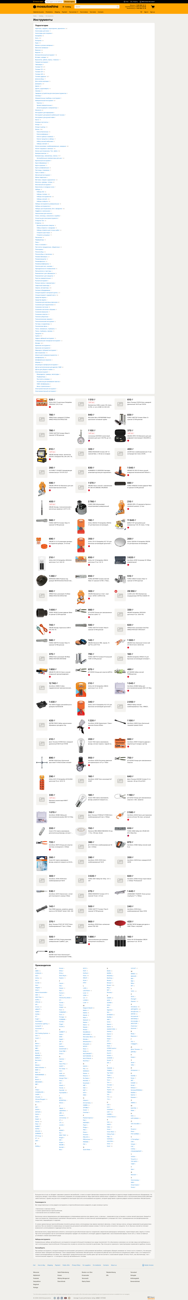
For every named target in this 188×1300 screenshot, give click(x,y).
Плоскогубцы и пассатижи (43, 254)
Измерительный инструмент (44, 100)
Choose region (69, 1)
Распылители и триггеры (43, 271)
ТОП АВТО (134, 1161)
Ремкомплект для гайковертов (45, 273)
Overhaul (86, 1112)
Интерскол (134, 1070)
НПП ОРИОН (135, 1118)
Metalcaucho (87, 1041)
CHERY (37, 1094)
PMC (84, 1130)
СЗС (132, 1146)
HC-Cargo (62, 1068)
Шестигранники (40, 352)
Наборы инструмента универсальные (47, 204)
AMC (36, 995)
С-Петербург (135, 1139)
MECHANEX (86, 1034)
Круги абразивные (41, 163)
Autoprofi (38, 1026)
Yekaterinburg (111, 1272)
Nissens (85, 1076)
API (36, 1004)
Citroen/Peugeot (40, 1099)
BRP (36, 1084)
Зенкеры (38, 95)
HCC (60, 1071)
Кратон (133, 1095)
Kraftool (85, 973)
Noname (85, 1080)
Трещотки (38, 333)
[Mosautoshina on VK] (62, 1298)
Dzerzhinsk (61, 1281)
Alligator (37, 987)
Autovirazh (38, 1028)
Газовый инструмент (41, 62)
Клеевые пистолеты (41, 122)
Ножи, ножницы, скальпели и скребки (47, 216)
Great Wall (62, 1051)
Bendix (37, 1053)
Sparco (109, 1024)
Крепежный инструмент (43, 160)
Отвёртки (38, 223)
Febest (61, 988)
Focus (61, 1005)
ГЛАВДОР (134, 1044)
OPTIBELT (86, 1107)
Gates (61, 1034)
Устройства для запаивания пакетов (48, 381)
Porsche (85, 1134)
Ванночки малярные (41, 47)
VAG (108, 1122)
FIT (60, 1000)
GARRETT (62, 1032)
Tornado (109, 1085)
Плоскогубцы (39, 252)
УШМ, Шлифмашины (43, 384)
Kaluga (35, 1287)
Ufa (107, 1275)
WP (132, 986)
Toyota (109, 1089)
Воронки (38, 50)
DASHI (37, 1109)
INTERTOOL (62, 1100)
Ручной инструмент (41, 280)
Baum (37, 1046)
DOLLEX (37, 1131)
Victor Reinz (110, 1131)
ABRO (37, 971)
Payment (64, 12)
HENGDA (62, 1076)
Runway (109, 992)
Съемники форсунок (41, 312)
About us (114, 1265)
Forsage (61, 1017)
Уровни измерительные (44, 105)
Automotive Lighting (41, 1023)
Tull (108, 1094)
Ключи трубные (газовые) (45, 136)
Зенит (133, 1062)
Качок (132, 1078)
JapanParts (62, 1110)
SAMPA (109, 998)
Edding (37, 1146)
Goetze (61, 1046)
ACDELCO (38, 973)
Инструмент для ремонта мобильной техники (50, 115)
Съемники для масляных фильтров (46, 302)
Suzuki (109, 1060)
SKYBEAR (110, 1014)
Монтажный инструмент (43, 184)
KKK (60, 1140)
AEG (36, 975)
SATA (108, 1000)
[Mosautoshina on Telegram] (55, 1298)
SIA (108, 1007)
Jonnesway (62, 1118)
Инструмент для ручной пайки (45, 117)
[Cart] (153, 6)
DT (36, 1138)
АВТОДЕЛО (134, 1009)
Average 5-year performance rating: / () (90, 1298)
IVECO (61, 1103)
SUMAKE (109, 1058)
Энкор (133, 1187)
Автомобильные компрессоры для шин (49, 158)
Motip (85, 1051)
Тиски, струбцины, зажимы (43, 331)
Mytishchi (36, 1275)
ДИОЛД (133, 1051)
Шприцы (38, 362)
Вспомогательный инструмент (45, 55)
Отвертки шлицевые (43, 235)
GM (60, 1041)
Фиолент (133, 1174)
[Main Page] (45, 6)
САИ (132, 1141)
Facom (61, 983)
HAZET (61, 1066)
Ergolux (61, 978)
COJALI (37, 1101)
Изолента (38, 110)
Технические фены (41, 326)
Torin (108, 1080)
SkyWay (109, 1017)
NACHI (85, 1066)
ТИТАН (133, 1156)
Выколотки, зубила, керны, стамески (47, 59)
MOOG (85, 1046)
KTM (84, 982)
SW (108, 1062)
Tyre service (72, 12)
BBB (36, 1048)
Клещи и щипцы (40, 127)
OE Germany (87, 1103)
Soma (108, 1022)
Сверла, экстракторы (42, 288)
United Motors (111, 1116)
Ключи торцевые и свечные (44, 148)
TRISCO (109, 1092)
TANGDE (109, 1068)
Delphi (37, 1119)
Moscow (36, 1272)
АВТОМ (133, 1014)
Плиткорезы (39, 249)
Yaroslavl (133, 1272)
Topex (109, 1075)
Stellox (109, 1043)
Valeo (108, 1127)
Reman (109, 980)
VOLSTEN (110, 1141)
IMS (60, 1098)
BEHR (37, 1050)
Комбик (133, 1092)
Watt (132, 981)
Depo (36, 1124)
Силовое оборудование (42, 290)
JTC (60, 1122)
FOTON (61, 1021)
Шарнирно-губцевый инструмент (45, 350)
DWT (36, 1140)
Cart (34, 1265)
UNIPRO (109, 1114)
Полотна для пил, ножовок (43, 266)
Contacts (100, 12)
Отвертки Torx (39, 220)
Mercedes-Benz (88, 1036)
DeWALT (37, 1126)
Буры (37, 43)
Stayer (109, 1038)
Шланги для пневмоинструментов (46, 355)
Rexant (109, 985)
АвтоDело (134, 1006)
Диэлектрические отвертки (45, 225)
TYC (108, 1097)
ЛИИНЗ (133, 1102)
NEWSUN (86, 1071)
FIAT (60, 995)
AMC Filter (38, 997)
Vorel (108, 1146)
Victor (109, 1129)
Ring (108, 987)
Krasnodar (85, 1275)
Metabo (85, 1039)
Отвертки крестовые (43, 232)
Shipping (57, 12)
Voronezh (85, 1278)
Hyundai (61, 1090)
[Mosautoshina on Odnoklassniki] (69, 1298)
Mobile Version (149, 1265)
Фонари (37, 343)
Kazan (60, 1275)
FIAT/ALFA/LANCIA (64, 997)
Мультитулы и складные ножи (44, 187)
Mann (84, 1017)
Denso (37, 1121)
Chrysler (37, 1097)
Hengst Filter (63, 1078)
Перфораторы (39, 240)
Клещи (37, 124)
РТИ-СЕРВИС (135, 1134)
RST (108, 990)
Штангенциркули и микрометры (47, 108)
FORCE (61, 1007)
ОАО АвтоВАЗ (135, 1123)
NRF (84, 1085)
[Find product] (117, 7)
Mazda (85, 1027)
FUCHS (61, 1026)
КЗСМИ (133, 1083)
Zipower (133, 1001)
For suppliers (87, 1265)
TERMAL (109, 1070)
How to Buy (41, 1265)
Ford (60, 1010)
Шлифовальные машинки (43, 360)
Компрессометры (40, 153)
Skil (108, 1012)
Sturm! (109, 1053)
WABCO (133, 973)
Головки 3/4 (39, 71)
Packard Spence (88, 1118)
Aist (36, 980)
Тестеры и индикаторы (42, 324)
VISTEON (109, 1139)
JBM (60, 1113)
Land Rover (86, 990)
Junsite (61, 1125)
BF (36, 1062)
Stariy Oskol (86, 1281)
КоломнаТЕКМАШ (136, 1090)
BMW (36, 1070)
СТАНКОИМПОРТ (136, 1151)
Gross (61, 1053)
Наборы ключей (42, 143)
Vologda (133, 1275)
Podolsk (36, 1278)
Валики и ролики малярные (44, 45)
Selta (108, 1005)
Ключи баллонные (42, 132)
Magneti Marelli (87, 1008)
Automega (38, 1021)
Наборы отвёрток (42, 201)
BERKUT (37, 1058)
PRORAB (85, 1142)
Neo (84, 1068)
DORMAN (38, 1133)
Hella (60, 1073)
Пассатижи (38, 237)
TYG (108, 1099)
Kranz (84, 975)
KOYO (85, 968)
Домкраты (38, 83)
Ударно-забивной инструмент (44, 338)
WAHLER (133, 976)
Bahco (37, 1043)
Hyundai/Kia (62, 1092)
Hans (60, 1061)
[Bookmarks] (141, 12)
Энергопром (135, 1185)
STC (108, 1041)
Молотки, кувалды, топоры (43, 182)
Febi (60, 990)
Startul (109, 1034)
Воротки (37, 52)
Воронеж (134, 1036)
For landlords (97, 1265)
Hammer (61, 1059)
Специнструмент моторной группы (46, 292)
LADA (84, 988)
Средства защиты (40, 297)
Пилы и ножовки (40, 244)
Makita (85, 1012)
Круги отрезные (40, 165)
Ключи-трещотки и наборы (45, 139)
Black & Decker (39, 1067)
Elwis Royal (62, 975)
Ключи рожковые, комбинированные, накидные (50, 146)
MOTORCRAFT (87, 1053)
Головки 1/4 (39, 69)
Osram (85, 1110)
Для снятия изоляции (42, 81)
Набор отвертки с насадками (46, 228)
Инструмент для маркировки (44, 112)
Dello (36, 1116)
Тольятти (133, 1159)
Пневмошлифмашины (42, 264)
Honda (61, 1088)
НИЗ (132, 1116)
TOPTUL (109, 1077)
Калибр (133, 1075)
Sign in (146, 12)
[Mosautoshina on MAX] (58, 1298)
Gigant (61, 1039)
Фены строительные (43, 386)
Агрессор (134, 1026)
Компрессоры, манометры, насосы (46, 156)
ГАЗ (132, 1041)
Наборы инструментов (44, 196)
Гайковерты (39, 64)
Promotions (49, 12)
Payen (85, 1125)
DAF (36, 1107)
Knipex (61, 1142)
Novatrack (86, 1083)
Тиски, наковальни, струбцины (45, 328)
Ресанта (133, 1129)
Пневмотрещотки (40, 259)
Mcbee (85, 1029)
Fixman (61, 1002)
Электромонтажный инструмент (45, 388)
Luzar (84, 1002)
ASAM (37, 1011)
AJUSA (37, 983)
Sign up (152, 12)
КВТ (132, 1080)
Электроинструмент (41, 372)
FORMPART (62, 1012)
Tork (108, 1082)
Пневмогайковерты (41, 256)
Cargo (37, 1089)
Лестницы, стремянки (42, 170)
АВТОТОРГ (134, 1023)
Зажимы (38, 91)
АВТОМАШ (134, 1018)
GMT (60, 1044)
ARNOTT (37, 1009)
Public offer (66, 1265)
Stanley (109, 1031)
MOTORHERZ (87, 1056)
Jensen (61, 1115)
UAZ (108, 1104)
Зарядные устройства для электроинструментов (50, 93)
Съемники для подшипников (44, 304)
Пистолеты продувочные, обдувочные (47, 247)
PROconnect (87, 1139)
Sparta (109, 1026)
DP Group (38, 1136)
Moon (85, 1049)
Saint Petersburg (63, 1272)
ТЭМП (133, 1164)
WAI (132, 978)
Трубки (37, 336)
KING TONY (62, 1135)
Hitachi (61, 1085)
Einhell (61, 968)
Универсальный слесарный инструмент (47, 340)
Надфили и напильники (42, 211)
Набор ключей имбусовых (45, 141)
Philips (85, 1127)
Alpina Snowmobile (41, 992)
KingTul (61, 1137)
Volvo (108, 1143)
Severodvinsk (135, 1281)
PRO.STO (85, 1137)
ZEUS (132, 996)
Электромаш (135, 1180)
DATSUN (37, 1112)
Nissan (85, 1073)
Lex (84, 997)
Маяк (132, 1110)
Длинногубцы (39, 79)
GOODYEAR (62, 1049)
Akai (36, 985)
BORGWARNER (39, 1074)
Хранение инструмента (42, 345)
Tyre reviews (84, 12)
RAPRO (109, 973)
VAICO (109, 1124)
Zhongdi (133, 999)
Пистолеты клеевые (43, 379)
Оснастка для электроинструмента (46, 218)
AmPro (37, 999)
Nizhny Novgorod (63, 1278)
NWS (84, 1095)
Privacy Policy (76, 1265)
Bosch (37, 1079)
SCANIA (109, 1002)
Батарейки (38, 35)
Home (35, 16)
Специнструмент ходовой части (45, 295)
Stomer (109, 1050)
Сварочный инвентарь (42, 285)
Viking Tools (110, 1134)
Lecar (84, 993)
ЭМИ (132, 1182)
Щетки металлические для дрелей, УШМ (48, 367)
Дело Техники (135, 1049)
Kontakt (61, 1147)
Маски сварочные (41, 177)
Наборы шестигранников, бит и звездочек (48, 208)
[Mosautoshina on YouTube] (65, 1298)
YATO (132, 991)
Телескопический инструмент (44, 321)
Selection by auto (38, 12)
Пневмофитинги (40, 261)
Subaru (109, 1055)
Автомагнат (134, 1016)
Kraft (84, 971)
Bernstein (38, 1060)
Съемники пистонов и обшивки (45, 309)
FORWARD (62, 1019)
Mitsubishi (86, 1044)
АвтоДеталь (134, 1011)
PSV (84, 1144)
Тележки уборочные (41, 316)
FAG (60, 986)
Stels (108, 1046)
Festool (61, 993)
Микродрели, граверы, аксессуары (48, 374)
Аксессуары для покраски (43, 33)
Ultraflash (110, 1109)
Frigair (61, 1024)
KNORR (61, 1145)
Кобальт (133, 1087)
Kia (60, 1133)
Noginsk (36, 1284)
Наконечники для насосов (43, 213)
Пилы (37, 242)
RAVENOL (110, 975)
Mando (85, 1015)
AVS (36, 1035)
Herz (60, 1080)
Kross (84, 980)
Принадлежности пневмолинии (45, 268)
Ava (36, 1031)
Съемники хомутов (41, 314)
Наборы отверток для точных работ (48, 230)
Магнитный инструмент (42, 175)
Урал (132, 1169)
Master (85, 1022)
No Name (86, 1078)
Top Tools (110, 1073)
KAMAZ (61, 1130)
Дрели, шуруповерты (42, 88)
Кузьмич (133, 1097)
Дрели (37, 86)
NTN (84, 1092)
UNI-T (108, 1112)
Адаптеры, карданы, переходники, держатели (50, 28)
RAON (109, 971)
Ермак (133, 1057)
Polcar (85, 1132)
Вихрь (133, 1033)
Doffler (37, 1128)
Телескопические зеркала (43, 319)
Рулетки (39, 103)
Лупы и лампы (39, 172)
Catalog (68, 7)
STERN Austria (111, 1048)
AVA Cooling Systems (41, 1033)
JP (60, 1120)
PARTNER (86, 1122)
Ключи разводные (42, 134)
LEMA (85, 995)
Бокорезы (38, 40)
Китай (132, 1085)
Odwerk (85, 1100)
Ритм (132, 1131)
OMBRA (85, 1105)
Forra (60, 1014)
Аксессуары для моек (42, 31)
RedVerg (109, 978)
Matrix (85, 1025)
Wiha (132, 983)
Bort (36, 1077)
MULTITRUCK (87, 1058)
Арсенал (133, 1028)
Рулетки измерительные (43, 278)
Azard (37, 1038)
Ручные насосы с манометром (45, 283)
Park (84, 1120)
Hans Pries (62, 1064)
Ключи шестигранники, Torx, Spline (46, 151)
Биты (36, 38)
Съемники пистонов (41, 307)
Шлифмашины (39, 357)
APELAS (37, 1002)
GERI (60, 1036)
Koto (60, 1149)
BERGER (37, 1055)
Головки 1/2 (39, 67)
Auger (37, 1019)
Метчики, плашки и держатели (45, 180)
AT (36, 1016)
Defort (37, 1114)
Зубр (132, 1065)
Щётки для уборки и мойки (44, 369)
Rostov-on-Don (87, 1272)
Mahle (85, 1010)
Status (109, 1036)
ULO (108, 1107)
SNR (108, 1019)
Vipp (108, 1136)
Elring (61, 973)
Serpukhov (37, 1281)
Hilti (60, 1083)
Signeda (109, 1010)
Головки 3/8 (39, 74)
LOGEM (85, 1000)
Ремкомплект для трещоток (44, 276)
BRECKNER (38, 1082)
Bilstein (37, 1065)
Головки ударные (40, 76)
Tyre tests (93, 12)
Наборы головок (42, 194)
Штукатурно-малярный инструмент (46, 364)
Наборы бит (40, 192)
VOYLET (133, 968)
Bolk (36, 1072)
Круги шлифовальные (42, 168)
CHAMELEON (39, 1092)
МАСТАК (133, 1108)
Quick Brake (86, 1149)
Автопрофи (134, 1021)
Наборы (37, 189)
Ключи (37, 129)
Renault (109, 983)
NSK (84, 1088)
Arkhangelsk (134, 1278)
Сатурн (133, 1144)
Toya (108, 1087)
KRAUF (85, 978)
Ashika (37, 1014)
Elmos (61, 971)
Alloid (37, 990)
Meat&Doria (86, 1032)
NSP (84, 1090)
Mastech (85, 1020)
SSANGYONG (111, 1029)
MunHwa (86, 1061)
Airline (37, 978)
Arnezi (37, 1007)
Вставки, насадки (40, 57)
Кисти (37, 119)
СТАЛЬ (133, 1149)
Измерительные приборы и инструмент (48, 98)
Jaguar (61, 1108)
